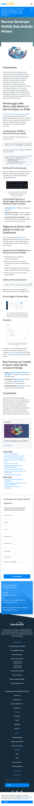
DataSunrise (22, 237)
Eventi (17, 720)
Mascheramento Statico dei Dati (14, 458)
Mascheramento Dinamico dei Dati (15, 456)
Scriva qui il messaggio (10, 561)
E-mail (5, 529)
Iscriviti (9, 785)
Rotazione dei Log (18, 379)
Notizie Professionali (17, 737)
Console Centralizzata (17, 766)
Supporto (17, 771)
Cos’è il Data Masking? (11, 454)
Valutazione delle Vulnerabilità (17, 679)
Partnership (17, 724)
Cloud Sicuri (17, 695)
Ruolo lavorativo (8, 543)
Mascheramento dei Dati (17, 658)
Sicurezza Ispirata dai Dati (17, 683)
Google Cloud (17, 708)
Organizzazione (7, 536)
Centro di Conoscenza (17, 745)
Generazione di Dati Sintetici (13, 475)
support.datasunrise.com (10, 602)
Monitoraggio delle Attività (17, 650)
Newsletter (17, 775)
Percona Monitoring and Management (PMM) (16, 114)
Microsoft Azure (17, 699)
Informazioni (17, 716)
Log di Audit (21, 386)
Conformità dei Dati (17, 675)
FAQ (17, 758)
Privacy (20, 636)
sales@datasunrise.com (9, 595)
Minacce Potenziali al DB (17, 741)
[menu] (31, 3)
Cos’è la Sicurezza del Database (14, 469)
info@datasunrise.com (9, 587)
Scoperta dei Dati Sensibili (17, 671)
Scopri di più (7, 445)
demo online (15, 352)
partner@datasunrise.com (10, 610)
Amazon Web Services (17, 703)
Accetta (6, 802)
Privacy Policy (24, 798)
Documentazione (17, 762)
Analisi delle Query (10, 208)
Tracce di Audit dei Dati (11, 463)
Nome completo (8, 515)
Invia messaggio (17, 576)
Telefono (6, 522)
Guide (17, 754)
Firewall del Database (17, 654)
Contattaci (17, 728)
